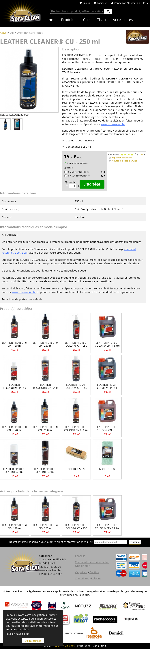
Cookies (94, 572)
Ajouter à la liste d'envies (124, 160)
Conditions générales (88, 578)
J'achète (92, 184)
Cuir (86, 19)
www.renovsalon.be (113, 124)
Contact (77, 28)
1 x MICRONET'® (77, 172)
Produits (68, 19)
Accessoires (123, 19)
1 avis (141, 154)
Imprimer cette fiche (122, 157)
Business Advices (64, 646)
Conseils (56, 28)
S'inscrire (135, 542)
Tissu (101, 19)
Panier (100, 3)
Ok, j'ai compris (33, 640)
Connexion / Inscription (127, 3)
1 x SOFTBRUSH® (77, 175)
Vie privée (81, 572)
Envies (86, 3)
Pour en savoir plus (17, 633)
